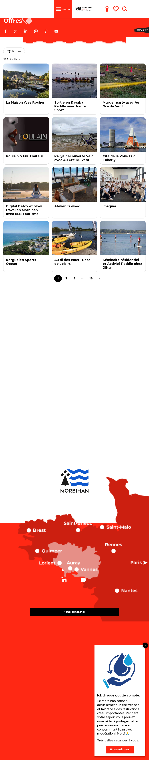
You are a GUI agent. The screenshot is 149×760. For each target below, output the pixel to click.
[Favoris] (116, 9)
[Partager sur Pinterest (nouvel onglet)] (46, 31)
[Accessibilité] (107, 9)
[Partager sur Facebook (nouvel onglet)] (5, 31)
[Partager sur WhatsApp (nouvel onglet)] (36, 31)
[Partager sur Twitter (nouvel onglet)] (15, 31)
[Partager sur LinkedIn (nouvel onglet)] (26, 31)
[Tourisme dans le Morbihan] (83, 9)
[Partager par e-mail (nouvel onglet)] (56, 31)
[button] (124, 9)
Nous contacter (74, 611)
